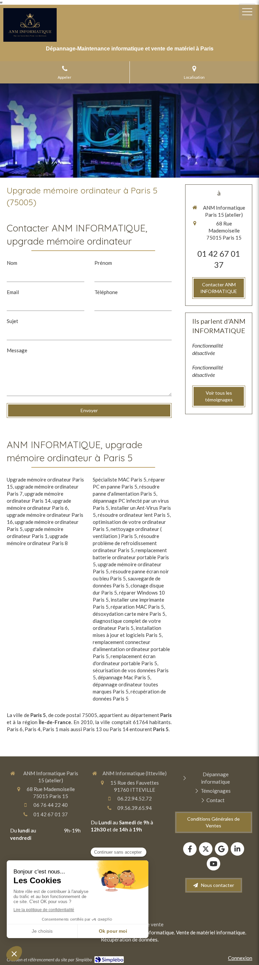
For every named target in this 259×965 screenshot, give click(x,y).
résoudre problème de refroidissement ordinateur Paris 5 (126, 543)
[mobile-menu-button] (247, 11)
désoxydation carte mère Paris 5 (129, 614)
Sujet (12, 321)
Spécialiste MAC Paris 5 (119, 479)
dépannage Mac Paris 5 (124, 677)
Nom (12, 263)
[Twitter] (205, 849)
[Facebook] (190, 849)
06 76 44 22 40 (50, 805)
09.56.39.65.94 (134, 808)
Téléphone (106, 292)
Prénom (103, 263)
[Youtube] (213, 863)
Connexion (240, 958)
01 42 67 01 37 (50, 814)
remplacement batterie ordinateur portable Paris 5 (131, 557)
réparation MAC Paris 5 (137, 607)
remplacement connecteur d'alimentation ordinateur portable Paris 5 (131, 649)
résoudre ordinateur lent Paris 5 (134, 515)
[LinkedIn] (237, 849)
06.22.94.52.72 (134, 798)
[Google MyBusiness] (221, 849)
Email (13, 292)
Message (17, 350)
